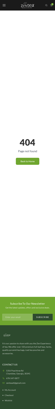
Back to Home (28, 161)
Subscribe (42, 317)
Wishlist (8, 400)
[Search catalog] (46, 5)
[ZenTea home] (27, 5)
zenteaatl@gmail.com (16, 383)
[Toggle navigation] (4, 5)
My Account (10, 390)
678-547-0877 (12, 378)
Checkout (9, 395)
